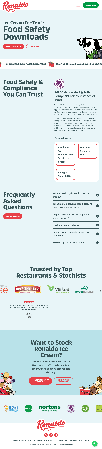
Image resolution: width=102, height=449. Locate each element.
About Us (16, 440)
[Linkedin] (56, 435)
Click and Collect (62, 440)
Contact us (85, 440)
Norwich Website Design (66, 445)
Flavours (51, 440)
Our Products (26, 440)
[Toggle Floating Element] (95, 444)
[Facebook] (46, 435)
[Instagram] (51, 435)
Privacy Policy (75, 440)
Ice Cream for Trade (40, 440)
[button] (78, 5)
